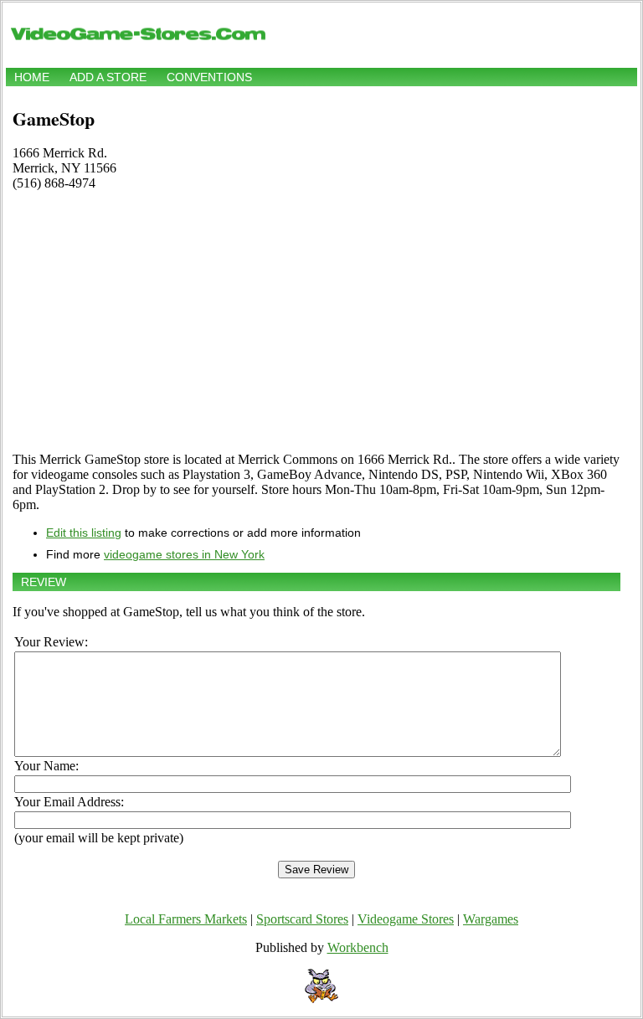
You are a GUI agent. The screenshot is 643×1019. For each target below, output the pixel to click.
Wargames (490, 919)
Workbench (357, 947)
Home (31, 77)
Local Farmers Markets (186, 919)
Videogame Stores (406, 919)
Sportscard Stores (302, 919)
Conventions (209, 77)
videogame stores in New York (184, 554)
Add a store (108, 77)
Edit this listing (83, 532)
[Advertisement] (316, 321)
